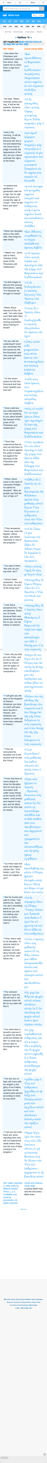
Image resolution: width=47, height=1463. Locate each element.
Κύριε (32, 888)
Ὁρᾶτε (28, 261)
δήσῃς (33, 712)
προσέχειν (30, 450)
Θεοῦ (32, 596)
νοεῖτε (36, 342)
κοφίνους (29, 369)
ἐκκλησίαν (30, 679)
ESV (31, 42)
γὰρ (39, 123)
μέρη (27, 487)
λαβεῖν (38, 247)
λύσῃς (40, 728)
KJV (39, 42)
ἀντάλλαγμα (32, 1066)
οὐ (35, 177)
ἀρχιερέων (35, 831)
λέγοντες (29, 295)
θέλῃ (27, 996)
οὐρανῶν (30, 708)
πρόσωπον (31, 157)
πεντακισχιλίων (34, 362)
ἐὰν (26, 712)
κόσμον (33, 1042)
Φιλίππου (30, 495)
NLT (21, 44)
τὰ (39, 169)
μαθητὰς (29, 503)
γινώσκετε (30, 165)
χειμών (28, 141)
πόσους (33, 365)
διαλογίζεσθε (32, 320)
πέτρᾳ (39, 667)
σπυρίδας (30, 399)
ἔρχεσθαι (29, 1091)
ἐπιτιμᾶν (29, 880)
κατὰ (38, 1119)
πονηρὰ (38, 186)
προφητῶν (30, 561)
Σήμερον (29, 137)
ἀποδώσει (30, 1115)
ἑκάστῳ (29, 1119)
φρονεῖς (29, 926)
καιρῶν (29, 177)
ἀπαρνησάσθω (33, 963)
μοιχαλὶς (34, 190)
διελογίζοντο (32, 287)
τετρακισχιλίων (33, 391)
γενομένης (30, 115)
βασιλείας (30, 704)
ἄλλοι (27, 545)
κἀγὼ (29, 655)
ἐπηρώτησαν (32, 78)
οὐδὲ (27, 346)
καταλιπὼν (36, 218)
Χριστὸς (29, 592)
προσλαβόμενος (34, 868)
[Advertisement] (27, 1261)
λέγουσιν (30, 511)
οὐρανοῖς (35, 649)
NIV (17, 44)
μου (35, 645)
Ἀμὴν (29, 1133)
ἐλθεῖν (33, 959)
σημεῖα (32, 173)
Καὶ (27, 54)
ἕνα (26, 557)
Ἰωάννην (30, 537)
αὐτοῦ (39, 503)
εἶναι (27, 519)
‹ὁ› (35, 783)
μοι (26, 987)
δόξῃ (27, 1095)
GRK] (26, 44)
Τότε (29, 442)
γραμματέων (32, 839)
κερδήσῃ (36, 1046)
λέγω (27, 659)
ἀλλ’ (31, 641)
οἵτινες (28, 1149)
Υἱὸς (40, 592)
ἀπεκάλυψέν (32, 637)
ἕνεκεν (28, 1020)
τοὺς (26, 354)
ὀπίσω (39, 910)
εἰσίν (37, 1137)
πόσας (33, 395)
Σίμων (28, 584)
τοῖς (26, 649)
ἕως (38, 1156)
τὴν (32, 675)
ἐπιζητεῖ (29, 198)
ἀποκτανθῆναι (33, 847)
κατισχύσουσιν (33, 687)
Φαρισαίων (31, 273)
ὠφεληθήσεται (33, 1034)
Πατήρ (28, 645)
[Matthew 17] (44, 655)
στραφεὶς (29, 902)
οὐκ (36, 299)
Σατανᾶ (34, 914)
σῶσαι (37, 1000)
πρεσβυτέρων (32, 827)
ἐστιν (35, 769)
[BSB (21, 42)
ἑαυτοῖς (32, 291)
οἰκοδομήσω (32, 671)
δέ (35, 655)
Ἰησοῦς (35, 253)
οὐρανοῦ (38, 86)
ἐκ (25, 86)
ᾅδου (36, 683)
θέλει (27, 955)
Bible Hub (23, 1209)
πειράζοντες (32, 74)
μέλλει (30, 1079)
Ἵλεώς (36, 884)
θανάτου (29, 1156)
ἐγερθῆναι (30, 859)
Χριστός (29, 773)
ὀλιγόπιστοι (32, 328)
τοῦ (30, 86)
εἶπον (36, 417)
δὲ (30, 99)
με (25, 574)
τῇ (33, 667)
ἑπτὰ (27, 383)
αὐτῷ (27, 613)
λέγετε (28, 119)
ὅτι (26, 332)
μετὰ (27, 1103)
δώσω (30, 696)
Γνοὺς (29, 308)
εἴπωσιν (29, 766)
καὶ (26, 66)
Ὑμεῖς (28, 570)
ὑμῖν (27, 421)
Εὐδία (36, 119)
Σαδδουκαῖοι (32, 70)
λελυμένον (30, 740)
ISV (5, 44)
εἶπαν (36, 529)
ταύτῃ (27, 667)
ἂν (40, 1008)
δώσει (33, 1058)
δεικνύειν (30, 795)
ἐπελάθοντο (31, 244)
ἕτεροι (37, 549)
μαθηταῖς (35, 758)
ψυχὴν (39, 996)
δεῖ (38, 803)
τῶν (39, 173)
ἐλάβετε (28, 373)
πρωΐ (33, 133)
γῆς (31, 716)
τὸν (33, 519)
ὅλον (27, 1046)
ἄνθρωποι (30, 515)
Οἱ (27, 283)
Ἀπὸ (29, 779)
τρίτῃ (36, 851)
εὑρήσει (29, 1024)
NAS (9, 44)
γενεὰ (28, 186)
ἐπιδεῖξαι (30, 90)
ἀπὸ (40, 265)
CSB (26, 42)
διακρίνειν (30, 169)
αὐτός (28, 769)
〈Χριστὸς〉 (32, 791)
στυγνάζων (31, 149)
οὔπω (28, 342)
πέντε (33, 354)
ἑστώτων (29, 1145)
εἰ (32, 210)
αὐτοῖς (28, 94)
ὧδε (39, 1141)
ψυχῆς (32, 1070)
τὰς (41, 696)
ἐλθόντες (36, 232)
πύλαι (28, 683)
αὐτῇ (27, 210)
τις (37, 951)
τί (27, 1030)
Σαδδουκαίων (33, 277)
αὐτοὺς (28, 222)
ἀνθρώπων (37, 933)
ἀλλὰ (36, 458)
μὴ (35, 210)
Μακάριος (30, 617)
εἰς (39, 236)
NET (13, 44)
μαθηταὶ (32, 236)
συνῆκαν (38, 442)
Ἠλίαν (28, 549)
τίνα (38, 570)
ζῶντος (28, 600)
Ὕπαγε (29, 910)
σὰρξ (27, 629)
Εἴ (34, 951)
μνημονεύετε (31, 350)
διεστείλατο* (32, 754)
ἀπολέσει (30, 1004)
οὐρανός (29, 127)
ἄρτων (28, 417)
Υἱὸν (39, 519)
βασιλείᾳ (29, 1176)
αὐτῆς (27, 691)
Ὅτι (38, 295)
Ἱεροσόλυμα (31, 811)
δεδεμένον (30, 720)
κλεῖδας (29, 700)
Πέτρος (37, 584)
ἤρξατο (28, 783)
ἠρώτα (28, 499)
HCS (35, 42)
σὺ (37, 659)
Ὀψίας (28, 111)
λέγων (28, 507)
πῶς (28, 409)
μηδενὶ (33, 762)
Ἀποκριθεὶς (33, 580)
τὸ (37, 153)
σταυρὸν (29, 975)
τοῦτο (39, 892)
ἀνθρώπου (35, 523)
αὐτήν (28, 1008)
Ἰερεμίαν (33, 553)
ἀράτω (28, 971)
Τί (25, 316)
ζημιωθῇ (38, 1054)
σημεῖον (37, 82)
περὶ (35, 413)
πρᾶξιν (33, 1123)
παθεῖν (37, 819)
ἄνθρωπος (30, 1038)
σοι (26, 641)
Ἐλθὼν (30, 480)
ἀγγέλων (29, 1107)
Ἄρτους (29, 299)
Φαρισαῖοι (33, 62)
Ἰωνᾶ (38, 214)
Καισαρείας (31, 491)
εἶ (36, 588)
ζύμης (32, 269)
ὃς (27, 992)
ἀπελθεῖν (29, 815)
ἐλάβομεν (30, 303)
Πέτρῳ (32, 906)
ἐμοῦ (27, 922)
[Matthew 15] (3, 655)
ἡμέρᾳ (27, 855)
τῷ (26, 906)
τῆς (26, 269)
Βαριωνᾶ (30, 625)
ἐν (25, 291)
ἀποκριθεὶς (31, 103)
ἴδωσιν (32, 1160)
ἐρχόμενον (30, 1172)
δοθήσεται (30, 206)
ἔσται (37, 716)
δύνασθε (29, 181)
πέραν (31, 240)
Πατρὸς (29, 1099)
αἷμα (39, 629)
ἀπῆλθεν (29, 226)
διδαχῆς (29, 466)
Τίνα (36, 507)
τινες (27, 1141)
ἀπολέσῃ (29, 1012)
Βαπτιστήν (31, 541)
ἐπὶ (40, 663)
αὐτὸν (28, 82)
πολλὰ (28, 819)
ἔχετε (27, 336)
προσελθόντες (33, 58)
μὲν (41, 153)
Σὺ (33, 588)
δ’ (37, 1008)
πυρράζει (30, 123)
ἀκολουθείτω (32, 983)
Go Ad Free (4, 1457)
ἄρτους (28, 247)
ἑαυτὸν (28, 967)
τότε (34, 779)
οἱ (25, 62)
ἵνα (26, 762)
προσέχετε (30, 265)
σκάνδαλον (31, 918)
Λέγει (29, 566)
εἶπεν (27, 107)
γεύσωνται (31, 1153)
